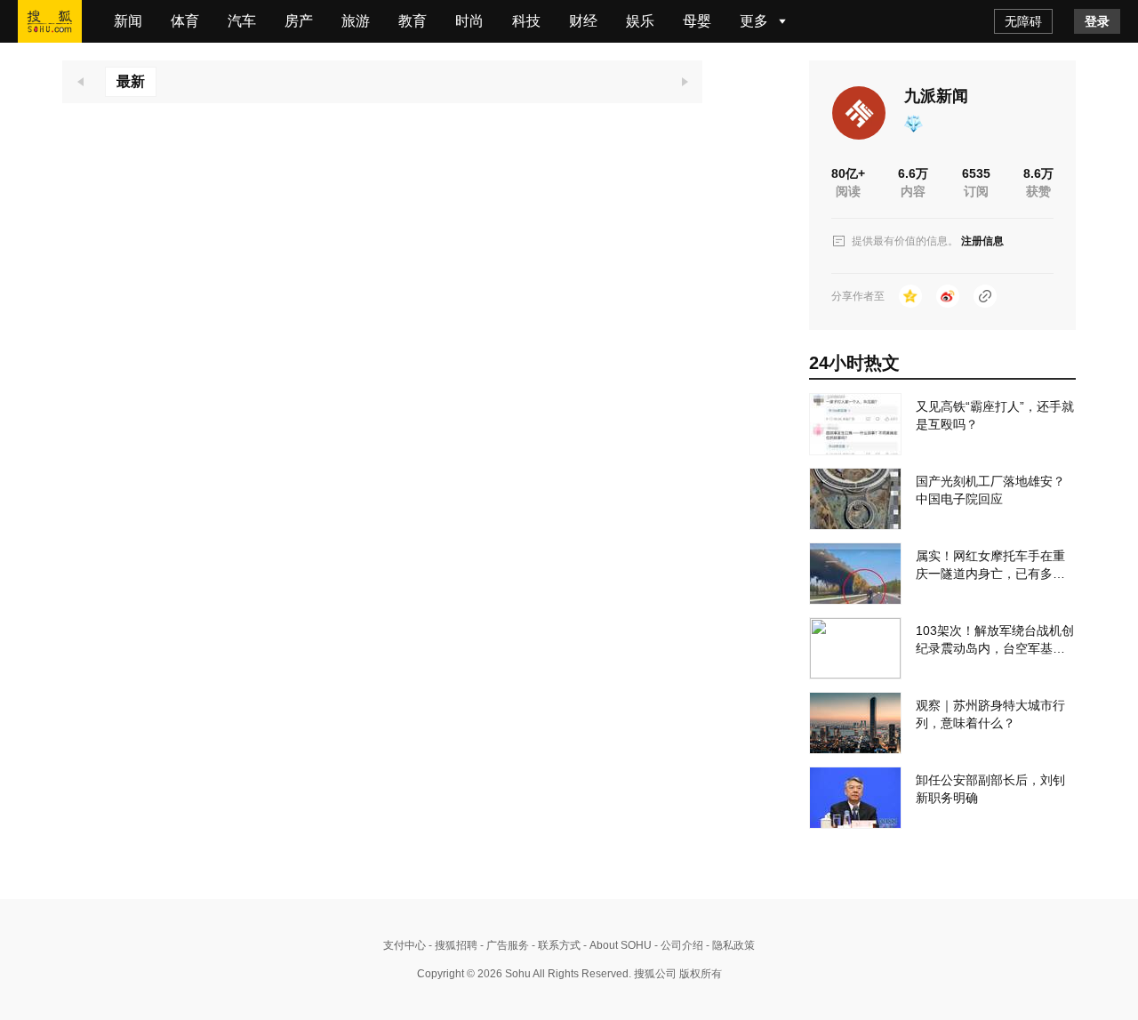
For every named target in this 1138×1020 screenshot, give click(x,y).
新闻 (128, 20)
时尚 (469, 20)
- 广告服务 (503, 945)
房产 (298, 20)
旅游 (355, 20)
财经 (583, 20)
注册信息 (982, 241)
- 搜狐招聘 (451, 945)
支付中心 (404, 945)
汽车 (242, 20)
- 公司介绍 (677, 945)
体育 (185, 20)
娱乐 (640, 20)
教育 (412, 20)
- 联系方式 (555, 945)
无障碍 (1023, 21)
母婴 (697, 20)
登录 (1097, 21)
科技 (526, 20)
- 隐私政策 (729, 945)
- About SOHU (616, 945)
